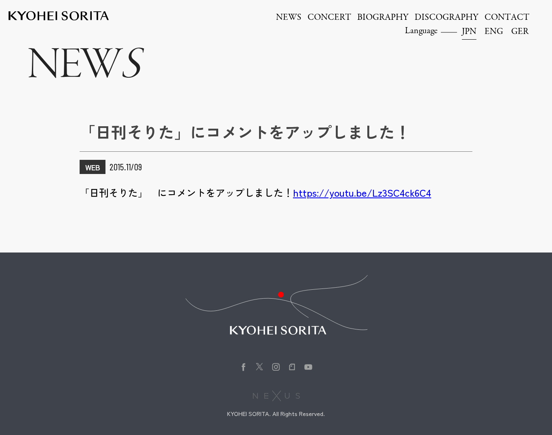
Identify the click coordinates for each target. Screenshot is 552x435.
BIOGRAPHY (383, 17)
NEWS (288, 17)
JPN (469, 32)
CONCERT (329, 17)
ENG (494, 32)
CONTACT (507, 17)
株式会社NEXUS (276, 396)
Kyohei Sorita (58, 16)
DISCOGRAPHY (446, 17)
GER (520, 32)
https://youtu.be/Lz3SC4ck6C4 (362, 192)
